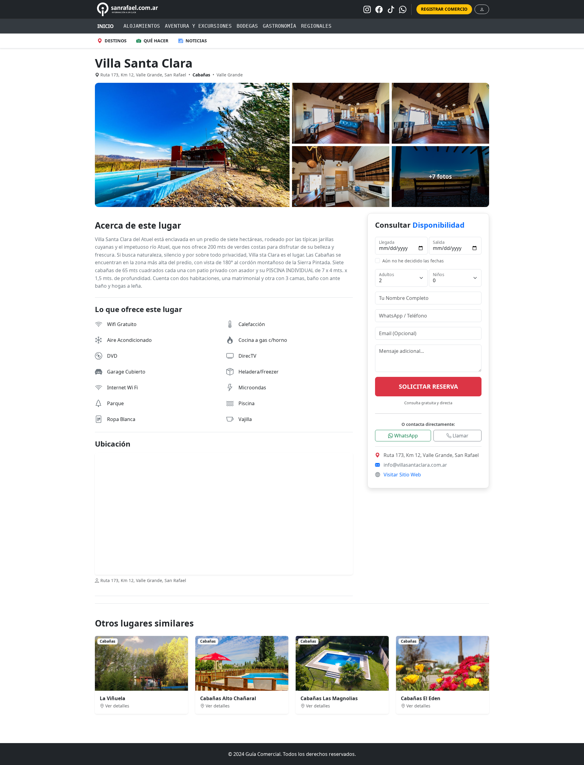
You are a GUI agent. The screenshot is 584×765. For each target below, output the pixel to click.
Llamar (459, 435)
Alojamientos (141, 26)
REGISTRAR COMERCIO (444, 9)
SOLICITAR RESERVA (428, 386)
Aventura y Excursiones (198, 26)
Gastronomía (279, 26)
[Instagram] (367, 9)
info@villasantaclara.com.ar (415, 464)
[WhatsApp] (402, 9)
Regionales (316, 26)
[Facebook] (379, 9)
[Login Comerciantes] (481, 9)
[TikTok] (391, 9)
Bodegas (247, 26)
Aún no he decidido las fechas (413, 261)
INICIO (105, 26)
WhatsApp (405, 435)
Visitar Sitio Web (402, 474)
